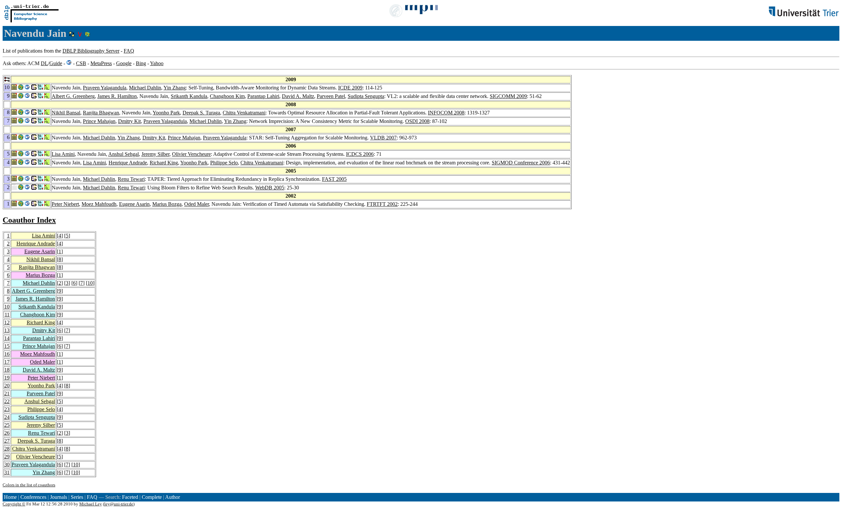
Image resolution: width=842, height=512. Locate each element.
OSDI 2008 (417, 121)
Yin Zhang (174, 87)
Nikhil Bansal (66, 112)
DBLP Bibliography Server (90, 51)
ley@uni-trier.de (118, 503)
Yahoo (156, 63)
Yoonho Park (166, 112)
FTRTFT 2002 (382, 204)
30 (7, 464)
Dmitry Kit (129, 121)
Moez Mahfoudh (99, 204)
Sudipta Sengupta (366, 96)
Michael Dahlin (145, 87)
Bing (141, 63)
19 (7, 377)
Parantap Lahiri (263, 96)
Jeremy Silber (155, 154)
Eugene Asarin (134, 204)
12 (7, 322)
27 (7, 441)
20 (7, 385)
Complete (152, 497)
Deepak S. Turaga (201, 112)
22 (7, 401)
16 (7, 354)
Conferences (33, 497)
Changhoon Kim (227, 96)
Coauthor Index (29, 220)
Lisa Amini (63, 154)
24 (7, 417)
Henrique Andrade (128, 162)
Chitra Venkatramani (244, 112)
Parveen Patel (331, 96)
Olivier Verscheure (191, 154)
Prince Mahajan (99, 121)
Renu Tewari (131, 179)
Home (10, 497)
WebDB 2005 (269, 187)
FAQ (129, 51)
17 (7, 362)
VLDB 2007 (383, 137)
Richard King (164, 162)
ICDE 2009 (350, 87)
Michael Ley (90, 503)
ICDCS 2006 (360, 154)
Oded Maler (196, 204)
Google (124, 63)
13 (7, 330)
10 (90, 283)
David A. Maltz (298, 96)
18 (7, 370)
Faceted (130, 497)
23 (7, 409)
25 (7, 425)
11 (7, 314)
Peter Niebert (65, 204)
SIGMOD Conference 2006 (521, 162)
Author (172, 497)
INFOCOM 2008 (446, 112)
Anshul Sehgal (123, 154)
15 (7, 346)
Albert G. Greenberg (73, 96)
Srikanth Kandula (189, 96)
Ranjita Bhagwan (101, 112)
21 (7, 393)
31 (7, 472)
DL (44, 63)
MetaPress (101, 63)
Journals (58, 497)
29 (7, 456)
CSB (81, 63)
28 (7, 448)
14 (7, 338)
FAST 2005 (334, 179)
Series (77, 497)
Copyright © (14, 503)
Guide (55, 63)
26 (7, 433)
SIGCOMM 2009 (508, 96)
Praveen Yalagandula (104, 87)
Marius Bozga (167, 204)
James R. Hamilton (117, 96)
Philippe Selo (224, 162)
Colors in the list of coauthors (29, 484)
